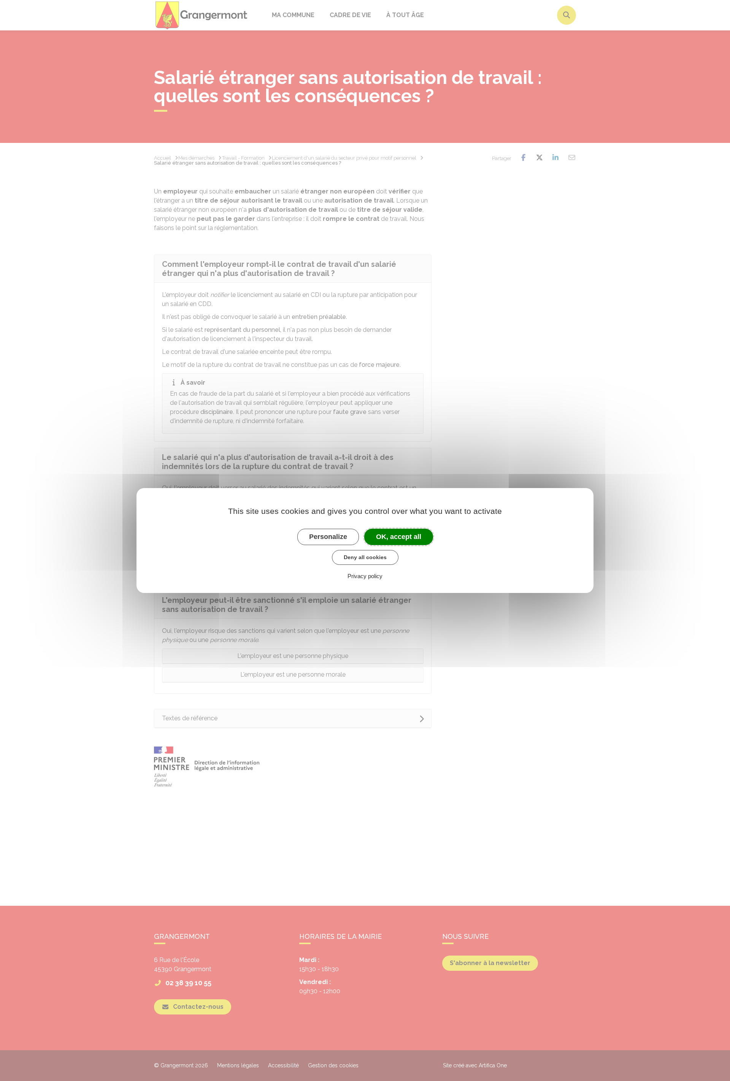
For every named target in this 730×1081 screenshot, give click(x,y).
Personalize (328, 536)
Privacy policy (365, 576)
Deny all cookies (365, 557)
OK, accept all (398, 536)
